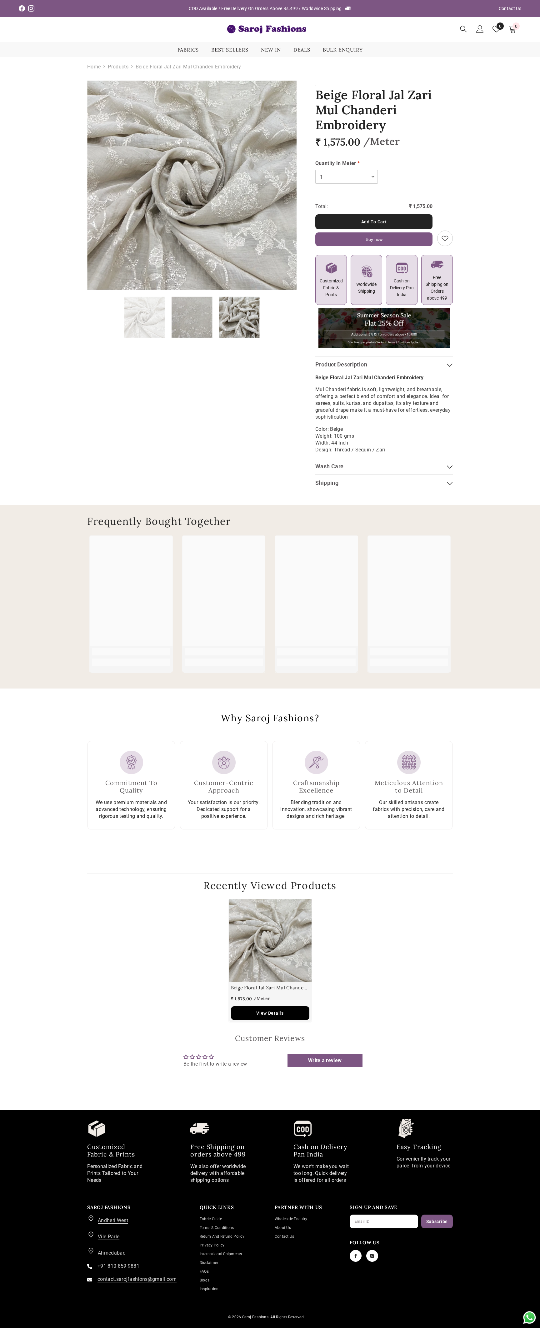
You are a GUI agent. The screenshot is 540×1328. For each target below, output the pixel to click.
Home (94, 67)
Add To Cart (374, 221)
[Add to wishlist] (445, 238)
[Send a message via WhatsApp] (529, 1317)
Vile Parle (108, 1237)
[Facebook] (356, 1256)
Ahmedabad (112, 1253)
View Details (269, 1013)
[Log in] (480, 29)
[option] (192, 185)
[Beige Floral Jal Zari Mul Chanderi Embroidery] (270, 940)
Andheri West (113, 1220)
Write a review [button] (325, 1060)
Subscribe (437, 1221)
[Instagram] (372, 1256)
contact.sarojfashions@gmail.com (137, 1279)
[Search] (463, 29)
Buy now (374, 239)
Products (118, 67)
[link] (131, 651)
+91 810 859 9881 (118, 1266)
